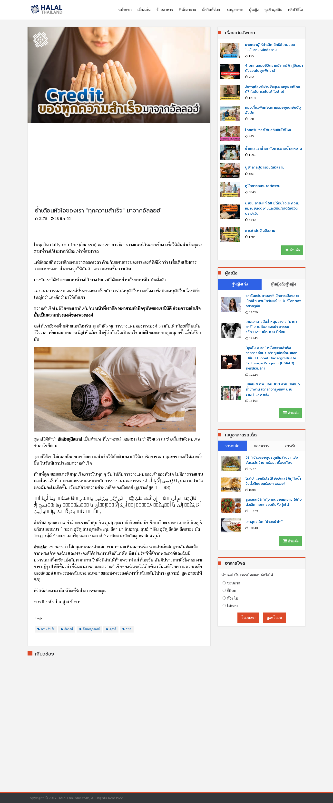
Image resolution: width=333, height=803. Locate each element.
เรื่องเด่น (144, 9)
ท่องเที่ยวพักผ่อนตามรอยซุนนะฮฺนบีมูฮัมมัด (273, 110)
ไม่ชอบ (232, 606)
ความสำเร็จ (48, 629)
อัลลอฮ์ (68, 629)
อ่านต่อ (294, 250)
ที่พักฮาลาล (187, 9)
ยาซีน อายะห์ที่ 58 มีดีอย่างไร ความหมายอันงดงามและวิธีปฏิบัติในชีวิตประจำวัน (272, 208)
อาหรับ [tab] (290, 446)
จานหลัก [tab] (232, 446)
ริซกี (128, 629)
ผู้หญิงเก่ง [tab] (240, 284)
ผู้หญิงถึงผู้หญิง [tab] (283, 284)
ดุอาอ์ (112, 629)
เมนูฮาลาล (235, 9)
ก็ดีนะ (231, 591)
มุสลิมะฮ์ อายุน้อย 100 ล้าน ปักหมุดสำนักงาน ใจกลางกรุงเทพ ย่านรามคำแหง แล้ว (272, 389)
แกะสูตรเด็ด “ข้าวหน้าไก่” (264, 521)
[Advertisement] (119, 157)
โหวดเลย (248, 617)
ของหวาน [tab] (262, 446)
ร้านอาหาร (165, 9)
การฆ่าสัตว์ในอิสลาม (260, 230)
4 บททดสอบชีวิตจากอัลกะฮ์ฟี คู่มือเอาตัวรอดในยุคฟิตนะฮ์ (274, 68)
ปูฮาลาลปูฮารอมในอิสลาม (264, 167)
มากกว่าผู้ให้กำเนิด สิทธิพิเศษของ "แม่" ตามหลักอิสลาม (270, 47)
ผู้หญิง (254, 9)
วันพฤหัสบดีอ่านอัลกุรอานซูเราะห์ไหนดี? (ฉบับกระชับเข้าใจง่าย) (272, 89)
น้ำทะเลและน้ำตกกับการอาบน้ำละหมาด (273, 148)
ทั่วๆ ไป (232, 598)
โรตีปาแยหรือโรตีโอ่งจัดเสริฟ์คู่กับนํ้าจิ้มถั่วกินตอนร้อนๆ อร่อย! (273, 481)
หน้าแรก (125, 9)
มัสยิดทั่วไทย (211, 9)
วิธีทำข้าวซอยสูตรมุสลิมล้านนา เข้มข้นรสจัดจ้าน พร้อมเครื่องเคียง (271, 460)
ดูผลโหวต (274, 617)
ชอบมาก (233, 583)
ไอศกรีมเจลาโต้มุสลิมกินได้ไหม (268, 130)
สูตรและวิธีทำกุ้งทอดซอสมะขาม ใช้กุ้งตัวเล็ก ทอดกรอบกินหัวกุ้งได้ (273, 502)
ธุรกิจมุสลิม (273, 9)
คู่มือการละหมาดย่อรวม (262, 186)
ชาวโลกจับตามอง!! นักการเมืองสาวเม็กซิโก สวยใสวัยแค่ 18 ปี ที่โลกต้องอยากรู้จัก (273, 301)
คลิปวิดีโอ (295, 9)
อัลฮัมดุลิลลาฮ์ (91, 629)
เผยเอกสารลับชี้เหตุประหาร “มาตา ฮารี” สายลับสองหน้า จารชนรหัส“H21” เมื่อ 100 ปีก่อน (271, 327)
